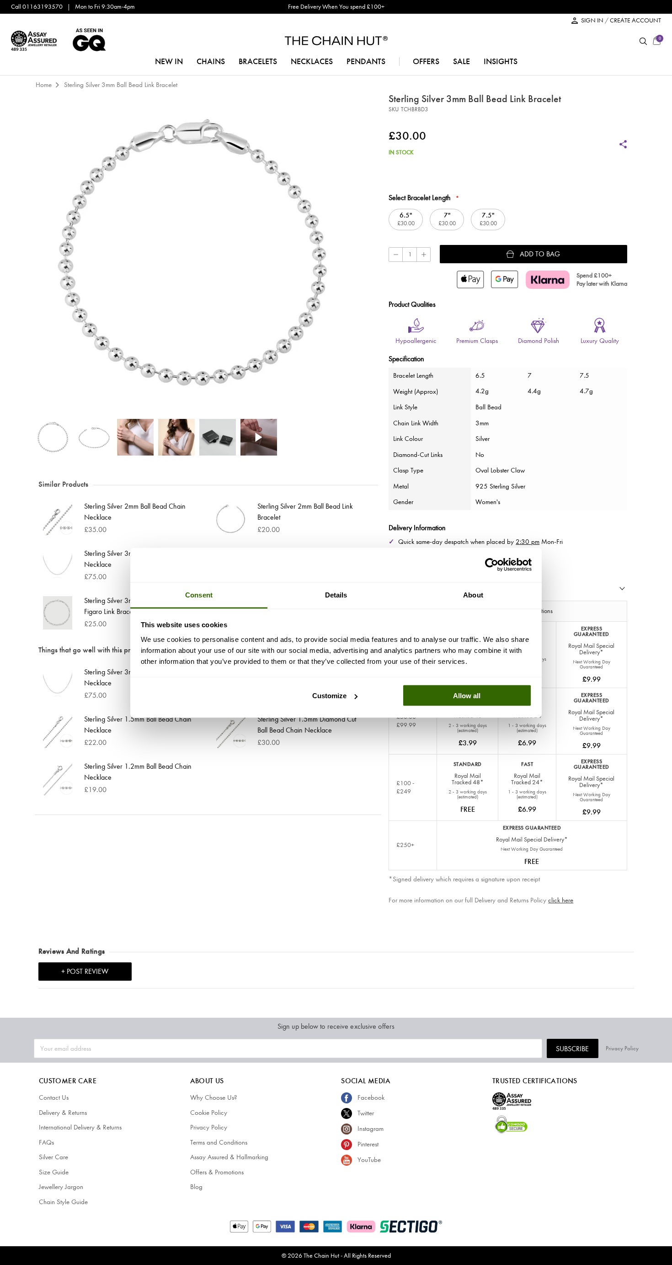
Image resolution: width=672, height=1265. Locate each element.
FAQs (46, 1142)
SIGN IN (593, 20)
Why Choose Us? (213, 1097)
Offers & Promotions (217, 1172)
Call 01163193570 (37, 7)
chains (211, 61)
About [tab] (473, 594)
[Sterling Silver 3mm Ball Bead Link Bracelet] (53, 437)
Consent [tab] (199, 594)
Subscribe (572, 1048)
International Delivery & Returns (80, 1127)
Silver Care (53, 1157)
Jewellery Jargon (61, 1187)
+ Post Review (84, 971)
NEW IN (169, 61)
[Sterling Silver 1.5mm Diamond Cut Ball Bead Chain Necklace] (232, 731)
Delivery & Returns (63, 1112)
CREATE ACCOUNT (635, 20)
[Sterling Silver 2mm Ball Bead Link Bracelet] (232, 518)
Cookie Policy (208, 1112)
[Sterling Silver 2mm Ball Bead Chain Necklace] (59, 518)
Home (44, 85)
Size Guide (54, 1172)
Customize (329, 696)
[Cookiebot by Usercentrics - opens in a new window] (492, 565)
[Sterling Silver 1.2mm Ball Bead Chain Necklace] (59, 778)
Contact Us (54, 1097)
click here (560, 900)
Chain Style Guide (63, 1202)
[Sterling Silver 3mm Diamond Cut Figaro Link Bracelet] (59, 613)
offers (426, 61)
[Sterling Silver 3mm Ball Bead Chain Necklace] (59, 565)
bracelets (258, 61)
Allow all (466, 696)
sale (461, 61)
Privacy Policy (622, 1048)
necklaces (312, 61)
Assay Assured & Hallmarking (229, 1157)
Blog (196, 1187)
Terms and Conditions (218, 1142)
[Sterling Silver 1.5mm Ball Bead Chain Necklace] (59, 731)
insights (500, 61)
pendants (366, 61)
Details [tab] (336, 594)
